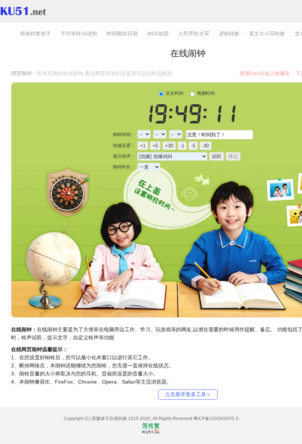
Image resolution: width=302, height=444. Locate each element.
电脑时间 (205, 93)
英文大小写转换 (267, 33)
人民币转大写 (193, 33)
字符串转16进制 (78, 33)
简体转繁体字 (35, 33)
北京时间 (174, 93)
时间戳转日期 (122, 33)
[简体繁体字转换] (151, 432)
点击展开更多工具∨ (188, 394)
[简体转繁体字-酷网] (32, 11)
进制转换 (229, 33)
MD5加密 (158, 33)
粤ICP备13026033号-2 (216, 418)
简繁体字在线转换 (109, 418)
